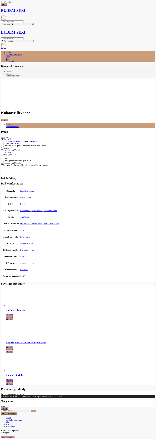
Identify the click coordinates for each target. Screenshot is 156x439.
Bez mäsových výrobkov (29, 250)
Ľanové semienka (27, 191)
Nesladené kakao (50, 211)
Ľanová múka (25, 198)
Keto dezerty (25, 237)
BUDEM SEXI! (14, 10)
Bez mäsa (24, 270)
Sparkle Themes (56, 396)
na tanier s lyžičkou (27, 243)
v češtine (23, 256)
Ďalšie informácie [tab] (12, 127)
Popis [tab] (8, 124)
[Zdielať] (148, 2)
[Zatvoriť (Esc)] (153, 2)
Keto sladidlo (37, 211)
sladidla (8, 152)
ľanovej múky (34, 141)
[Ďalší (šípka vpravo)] (151, 219)
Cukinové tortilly (14, 375)
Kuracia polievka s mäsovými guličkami (26, 342)
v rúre (31, 263)
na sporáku (24, 263)
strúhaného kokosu (12, 143)
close (3, 406)
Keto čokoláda (25, 211)
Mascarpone (24, 224)
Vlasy (8, 57)
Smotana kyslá (36, 224)
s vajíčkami (24, 217)
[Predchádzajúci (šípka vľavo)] (4, 219)
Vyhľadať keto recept (14, 55)
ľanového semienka (12, 141)
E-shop (8, 52)
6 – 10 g (23, 276)
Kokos (22, 204)
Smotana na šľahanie (51, 224)
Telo (7, 59)
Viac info (9, 315)
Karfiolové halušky (15, 310)
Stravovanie (10, 61)
